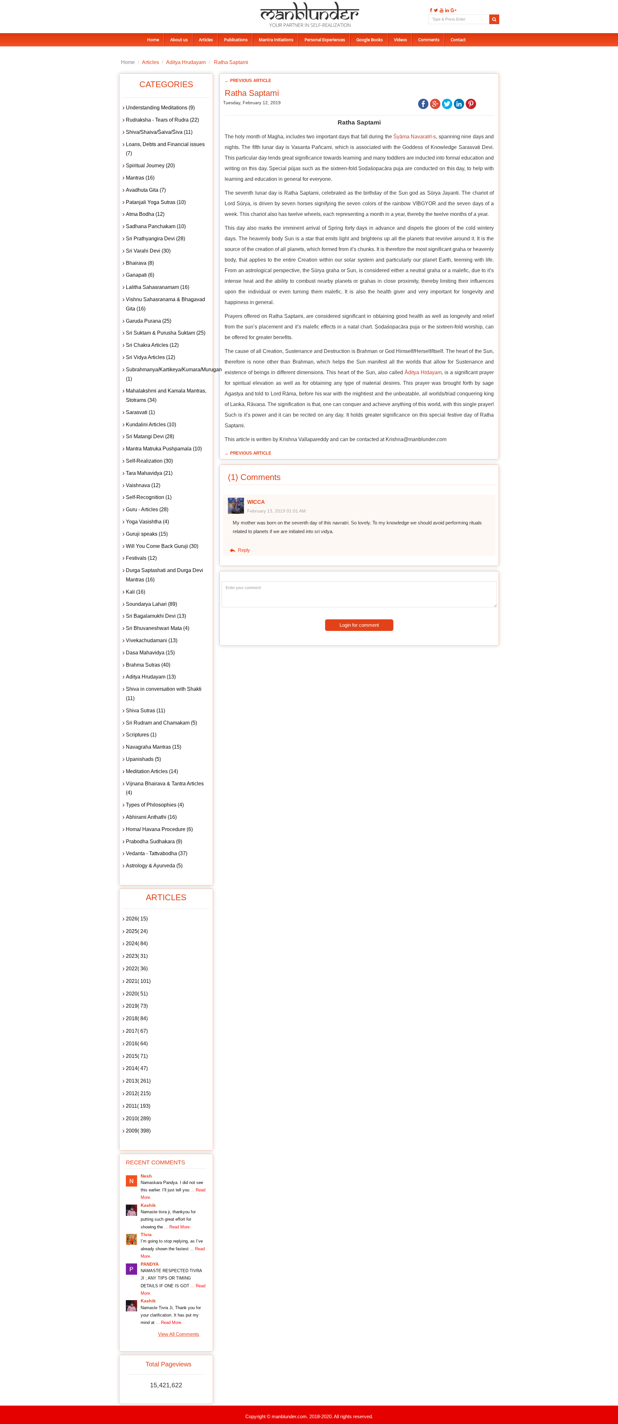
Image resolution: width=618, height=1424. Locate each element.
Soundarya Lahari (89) (151, 604)
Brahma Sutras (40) (148, 665)
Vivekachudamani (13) (151, 640)
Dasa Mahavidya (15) (150, 652)
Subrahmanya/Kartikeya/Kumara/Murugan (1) (168, 374)
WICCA (256, 502)
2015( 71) (137, 1056)
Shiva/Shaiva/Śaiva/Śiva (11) (159, 132)
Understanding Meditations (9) (160, 107)
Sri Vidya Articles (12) (150, 357)
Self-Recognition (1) (149, 497)
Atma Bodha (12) (145, 214)
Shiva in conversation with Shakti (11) (163, 693)
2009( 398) (138, 1130)
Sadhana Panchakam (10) (156, 226)
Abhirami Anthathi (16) (151, 817)
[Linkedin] (446, 10)
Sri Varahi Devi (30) (148, 251)
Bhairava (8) (140, 263)
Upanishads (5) (143, 759)
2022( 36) (137, 968)
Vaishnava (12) (143, 485)
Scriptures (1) (141, 734)
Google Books (369, 39)
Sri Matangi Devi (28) (150, 436)
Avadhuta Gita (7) (146, 190)
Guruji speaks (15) (147, 534)
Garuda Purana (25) (148, 321)
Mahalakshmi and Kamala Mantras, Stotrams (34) (166, 395)
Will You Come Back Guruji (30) (162, 546)
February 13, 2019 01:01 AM (276, 510)
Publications (236, 39)
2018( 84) (137, 1018)
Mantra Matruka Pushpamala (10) (164, 448)
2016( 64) (137, 1043)
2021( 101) (138, 981)
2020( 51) (137, 993)
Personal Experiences (324, 39)
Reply (243, 550)
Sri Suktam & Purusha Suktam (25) (165, 333)
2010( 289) (138, 1118)
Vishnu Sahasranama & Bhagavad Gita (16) (165, 304)
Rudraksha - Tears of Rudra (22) (162, 120)
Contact (458, 39)
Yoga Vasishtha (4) (147, 521)
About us (179, 39)
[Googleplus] (452, 10)
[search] (494, 19)
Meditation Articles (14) (152, 771)
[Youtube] (441, 10)
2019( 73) (137, 1006)
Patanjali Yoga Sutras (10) (156, 202)
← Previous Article (248, 80)
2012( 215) (138, 1093)
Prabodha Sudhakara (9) (154, 841)
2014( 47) (137, 1068)
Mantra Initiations (276, 39)
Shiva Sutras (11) (145, 710)
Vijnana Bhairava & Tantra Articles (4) (165, 788)
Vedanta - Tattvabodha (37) (156, 853)
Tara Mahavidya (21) (149, 473)
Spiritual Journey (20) (150, 165)
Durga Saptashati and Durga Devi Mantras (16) (164, 575)
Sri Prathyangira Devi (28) (155, 238)
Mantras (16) (140, 177)
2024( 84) (137, 943)
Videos (400, 39)
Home (153, 39)
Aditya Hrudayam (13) (151, 677)
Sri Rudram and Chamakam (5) (161, 723)
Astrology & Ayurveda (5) (154, 865)
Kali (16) (135, 592)
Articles (206, 39)
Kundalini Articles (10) (151, 424)
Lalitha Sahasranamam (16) (157, 287)
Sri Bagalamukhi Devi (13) (156, 616)
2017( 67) (137, 1031)
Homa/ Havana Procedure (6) (159, 829)
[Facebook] (430, 10)
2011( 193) (138, 1106)
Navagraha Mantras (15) (153, 747)
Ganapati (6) (140, 275)
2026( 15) (137, 918)
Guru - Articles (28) (147, 509)
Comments (428, 39)
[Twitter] (435, 10)
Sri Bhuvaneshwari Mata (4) (157, 628)
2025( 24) (137, 931)
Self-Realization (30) (149, 461)
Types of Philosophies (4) (155, 805)
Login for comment (359, 625)
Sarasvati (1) (140, 412)
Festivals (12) (141, 558)
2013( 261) (138, 1081)
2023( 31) (137, 956)
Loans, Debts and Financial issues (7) (165, 149)
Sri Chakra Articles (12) (152, 345)
